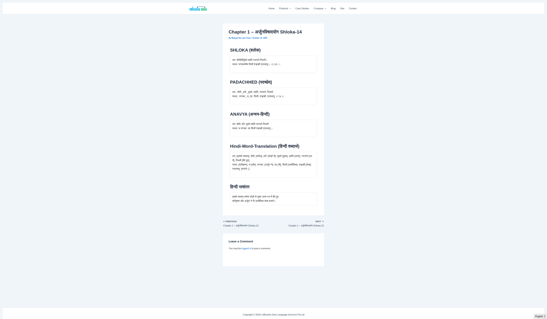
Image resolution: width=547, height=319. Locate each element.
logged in (246, 248)
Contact (353, 8)
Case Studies (302, 8)
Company (318, 8)
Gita (342, 8)
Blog (333, 8)
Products (283, 8)
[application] (289, 8)
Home (272, 8)
